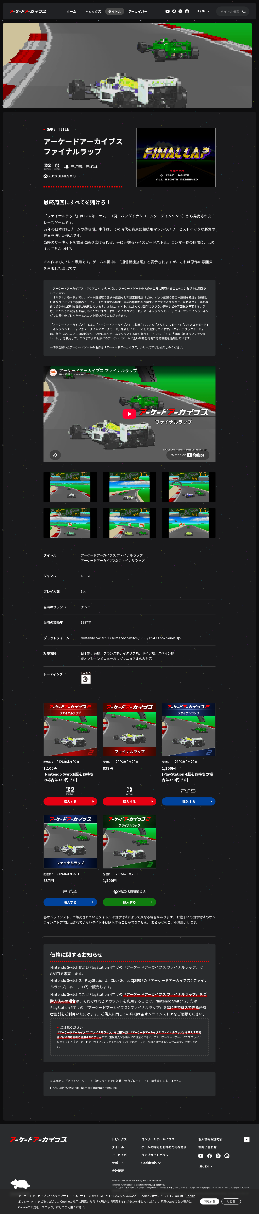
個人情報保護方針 (210, 1139)
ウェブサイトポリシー (156, 1155)
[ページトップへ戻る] (246, 1139)
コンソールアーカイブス (157, 1139)
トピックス (93, 11)
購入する (70, 801)
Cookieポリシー (152, 1163)
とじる (231, 1201)
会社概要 (118, 1170)
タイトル (114, 11)
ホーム (71, 11)
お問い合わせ (207, 1147)
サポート (118, 1163)
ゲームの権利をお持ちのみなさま (164, 1147)
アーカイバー (138, 11)
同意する (209, 1201)
